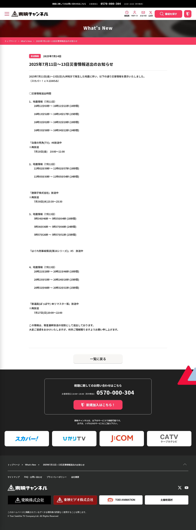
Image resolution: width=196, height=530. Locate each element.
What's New (26, 41)
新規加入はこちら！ (100, 404)
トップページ (11, 41)
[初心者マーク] (187, 13)
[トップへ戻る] (185, 465)
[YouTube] (186, 488)
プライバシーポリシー (57, 477)
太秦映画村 (166, 500)
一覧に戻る (98, 358)
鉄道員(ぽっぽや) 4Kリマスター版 (50, 304)
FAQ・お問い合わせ (33, 477)
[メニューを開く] (7, 14)
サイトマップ (14, 477)
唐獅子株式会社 (40, 193)
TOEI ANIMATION (125, 500)
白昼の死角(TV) (40, 142)
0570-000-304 (111, 3)
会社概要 (75, 477)
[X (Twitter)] (180, 488)
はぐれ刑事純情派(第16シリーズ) (50, 251)
